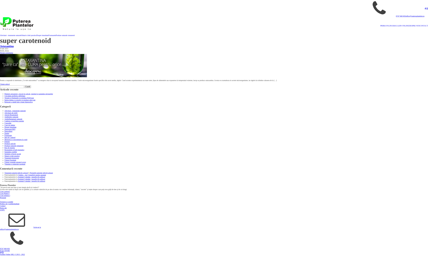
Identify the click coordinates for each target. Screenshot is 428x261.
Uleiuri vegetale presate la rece (15, 162)
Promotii (3, 198)
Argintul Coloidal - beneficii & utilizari (31, 177)
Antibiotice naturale (11, 117)
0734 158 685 (5, 251)
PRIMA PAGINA (386, 26)
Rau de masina (9, 148)
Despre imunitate (42, 35)
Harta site (3, 208)
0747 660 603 (401, 16)
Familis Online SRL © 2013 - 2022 (12, 254)
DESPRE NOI (414, 26)
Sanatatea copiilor (10, 152)
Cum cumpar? (5, 192)
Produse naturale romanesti (65, 35)
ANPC (2, 210)
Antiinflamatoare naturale (13, 119)
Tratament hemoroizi (11, 158)
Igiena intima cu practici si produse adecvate (19, 100)
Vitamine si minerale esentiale (14, 164)
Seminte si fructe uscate (12, 154)
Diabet (6, 133)
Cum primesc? (5, 196)
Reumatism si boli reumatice (14, 150)
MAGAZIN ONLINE (401, 26)
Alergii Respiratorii (11, 115)
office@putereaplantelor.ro (415, 16)
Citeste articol (5, 84)
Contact (2, 206)
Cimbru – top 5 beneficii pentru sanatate (32, 175)
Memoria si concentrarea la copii (15, 140)
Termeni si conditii (6, 202)
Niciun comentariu (6, 53)
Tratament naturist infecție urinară (16, 173)
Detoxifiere (8, 131)
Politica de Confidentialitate (9, 204)
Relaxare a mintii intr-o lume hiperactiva (18, 102)
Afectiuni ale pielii (10, 113)
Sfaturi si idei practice (28, 35)
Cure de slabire (9, 125)
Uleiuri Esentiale (10, 160)
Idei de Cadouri (9, 137)
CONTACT (423, 26)
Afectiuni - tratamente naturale (10, 35)
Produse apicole (10, 144)
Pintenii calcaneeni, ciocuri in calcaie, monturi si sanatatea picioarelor (28, 94)
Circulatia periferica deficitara (14, 96)
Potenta (7, 142)
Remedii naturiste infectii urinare (41, 173)
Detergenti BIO (9, 129)
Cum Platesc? (5, 194)
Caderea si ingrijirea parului (14, 121)
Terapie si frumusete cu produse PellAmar (19, 98)
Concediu (7, 123)
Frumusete (52, 35)
